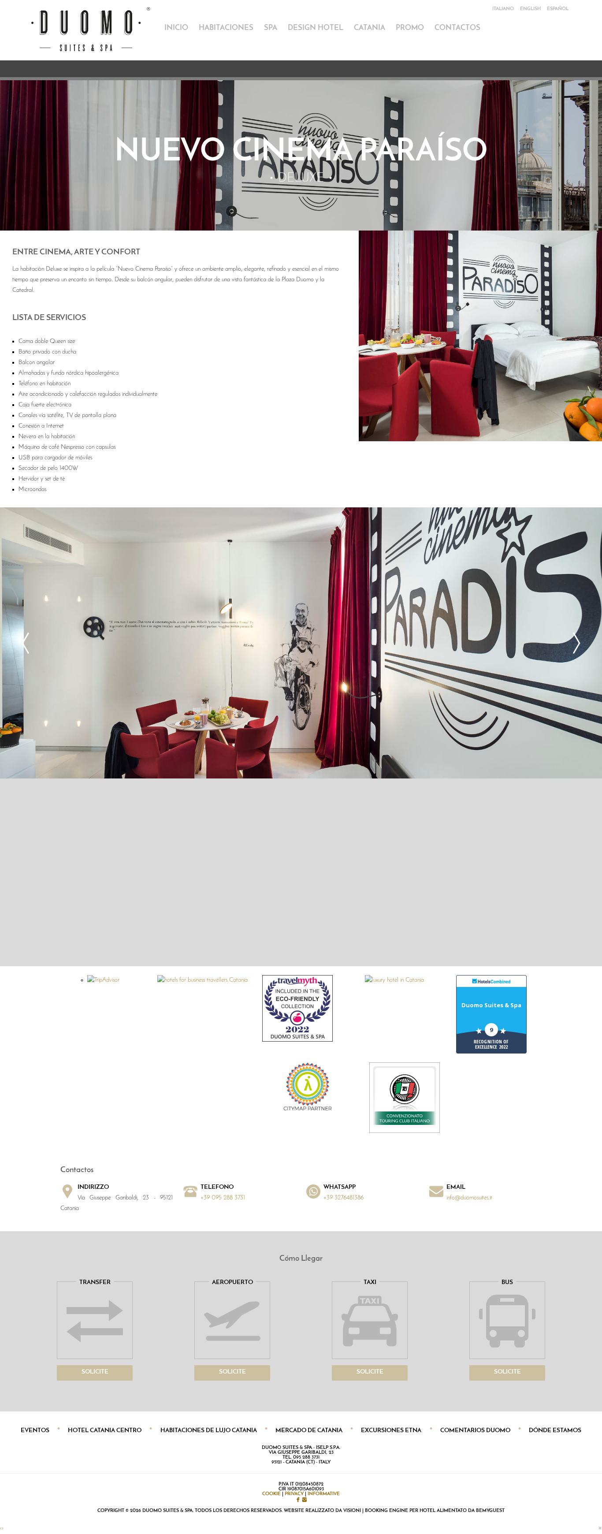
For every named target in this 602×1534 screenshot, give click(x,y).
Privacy (294, 1494)
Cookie (271, 1494)
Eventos (35, 1430)
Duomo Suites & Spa (491, 1005)
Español (558, 9)
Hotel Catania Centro (104, 1430)
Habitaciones (226, 28)
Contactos (457, 28)
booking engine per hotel (400, 1510)
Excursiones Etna (391, 1430)
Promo (410, 28)
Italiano (503, 9)
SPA (270, 28)
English (530, 9)
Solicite (95, 1372)
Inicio (176, 28)
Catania (369, 28)
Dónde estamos (555, 1430)
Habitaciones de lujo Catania (208, 1430)
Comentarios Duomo (475, 1430)
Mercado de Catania (308, 1430)
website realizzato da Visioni (322, 1510)
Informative (324, 1494)
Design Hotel (315, 28)
